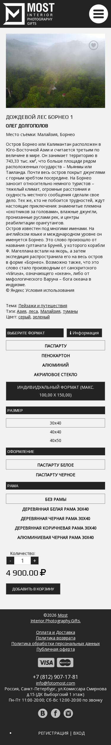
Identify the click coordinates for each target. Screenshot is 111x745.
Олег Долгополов (27, 126)
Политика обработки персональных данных (55, 643)
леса (33, 311)
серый (24, 317)
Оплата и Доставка (55, 632)
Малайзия (50, 311)
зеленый (41, 317)
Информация (85, 333)
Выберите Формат (26, 333)
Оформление (20, 451)
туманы (70, 311)
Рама (12, 485)
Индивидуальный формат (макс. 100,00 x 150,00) (55, 391)
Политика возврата (55, 638)
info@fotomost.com (55, 683)
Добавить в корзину (33, 589)
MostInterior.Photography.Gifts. (55, 617)
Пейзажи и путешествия (42, 305)
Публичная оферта (55, 649)
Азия (21, 311)
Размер (15, 410)
